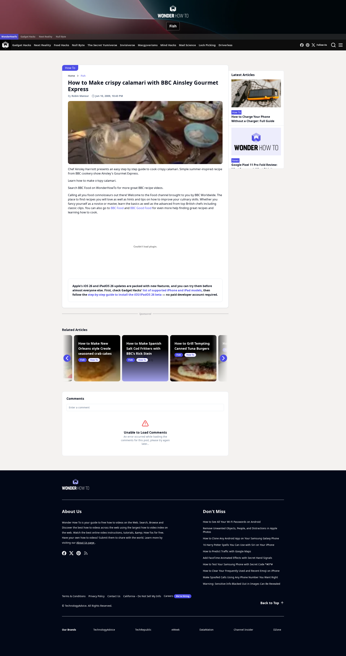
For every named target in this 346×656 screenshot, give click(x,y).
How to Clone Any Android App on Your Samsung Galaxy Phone (241, 538)
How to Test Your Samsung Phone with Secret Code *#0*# (238, 564)
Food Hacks (61, 45)
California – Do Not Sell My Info (142, 596)
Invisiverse (127, 45)
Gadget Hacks (28, 36)
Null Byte (61, 36)
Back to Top (269, 603)
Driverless (225, 45)
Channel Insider (243, 629)
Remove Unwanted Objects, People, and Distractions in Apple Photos (240, 530)
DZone (277, 629)
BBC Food (117, 208)
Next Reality (45, 36)
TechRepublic (143, 629)
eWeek (175, 629)
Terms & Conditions (74, 596)
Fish (173, 26)
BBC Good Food (141, 208)
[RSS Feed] (86, 553)
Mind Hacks (168, 45)
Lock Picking (207, 45)
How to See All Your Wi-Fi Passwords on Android (232, 521)
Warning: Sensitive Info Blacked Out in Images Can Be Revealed (241, 583)
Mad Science (187, 45)
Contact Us (113, 596)
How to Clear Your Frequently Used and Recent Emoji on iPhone (241, 570)
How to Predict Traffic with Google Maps (227, 551)
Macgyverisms (148, 45)
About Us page (85, 542)
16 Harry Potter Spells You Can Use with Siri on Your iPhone (238, 545)
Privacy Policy (96, 596)
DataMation (206, 629)
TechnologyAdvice (104, 629)
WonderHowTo (9, 36)
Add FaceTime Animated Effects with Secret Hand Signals (237, 557)
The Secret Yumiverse (102, 45)
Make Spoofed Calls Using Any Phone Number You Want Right (240, 577)
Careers (176, 596)
